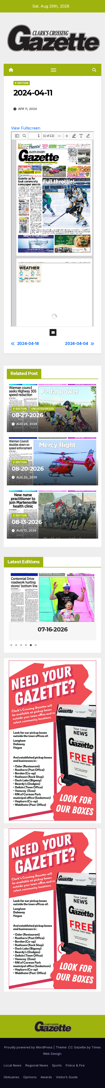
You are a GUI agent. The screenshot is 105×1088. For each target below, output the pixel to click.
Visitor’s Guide (67, 1077)
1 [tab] (11, 647)
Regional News (36, 1065)
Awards (46, 1077)
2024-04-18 (28, 343)
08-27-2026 (27, 415)
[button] (94, 69)
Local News (12, 1065)
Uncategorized (42, 408)
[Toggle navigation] (53, 69)
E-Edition (21, 83)
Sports (57, 1065)
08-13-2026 (27, 521)
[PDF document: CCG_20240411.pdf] (52, 229)
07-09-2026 (52, 629)
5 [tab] (30, 647)
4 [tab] (25, 647)
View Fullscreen (25, 128)
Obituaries (11, 1077)
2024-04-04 (76, 343)
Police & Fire (75, 1065)
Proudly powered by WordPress (28, 1047)
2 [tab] (16, 647)
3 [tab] (21, 647)
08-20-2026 (27, 468)
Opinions (30, 1077)
